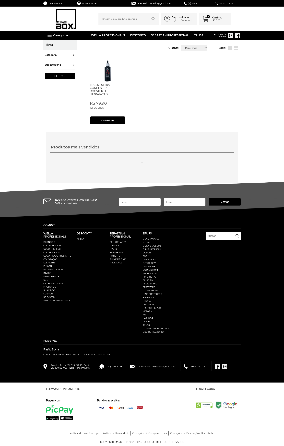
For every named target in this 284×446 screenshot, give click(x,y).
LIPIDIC (147, 321)
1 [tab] (142, 162)
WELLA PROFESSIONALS (108, 35)
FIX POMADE (150, 273)
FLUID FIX (148, 280)
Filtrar (59, 76)
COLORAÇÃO (50, 259)
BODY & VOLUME (152, 245)
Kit (144, 314)
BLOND (147, 242)
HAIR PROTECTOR (152, 294)
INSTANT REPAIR (152, 307)
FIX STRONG (149, 276)
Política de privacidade (66, 203)
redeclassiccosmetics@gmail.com (154, 3)
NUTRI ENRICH (51, 276)
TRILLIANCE (116, 262)
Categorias (61, 35)
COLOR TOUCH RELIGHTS (57, 255)
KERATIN (147, 311)
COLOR (147, 252)
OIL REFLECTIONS (53, 283)
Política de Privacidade (116, 433)
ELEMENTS (49, 262)
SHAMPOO (49, 290)
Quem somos (55, 3)
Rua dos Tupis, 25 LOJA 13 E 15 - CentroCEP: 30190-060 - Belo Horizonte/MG (71, 366)
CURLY (146, 256)
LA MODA (148, 318)
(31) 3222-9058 (226, 3)
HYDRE (114, 249)
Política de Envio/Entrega (84, 433)
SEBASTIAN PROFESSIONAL (170, 35)
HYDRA (147, 301)
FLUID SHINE (150, 283)
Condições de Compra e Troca (149, 433)
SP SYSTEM (49, 297)
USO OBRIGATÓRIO (153, 332)
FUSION (47, 266)
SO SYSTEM (49, 293)
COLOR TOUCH (51, 252)
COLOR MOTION (52, 245)
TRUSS (198, 35)
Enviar (225, 201)
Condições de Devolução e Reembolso (192, 433)
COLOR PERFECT (52, 249)
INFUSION (148, 304)
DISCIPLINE (149, 266)
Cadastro (185, 20)
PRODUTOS (49, 286)
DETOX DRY (149, 263)
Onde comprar (89, 3)
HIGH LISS (148, 297)
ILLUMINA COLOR (53, 269)
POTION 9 (115, 255)
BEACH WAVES (151, 239)
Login (174, 20)
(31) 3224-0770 (198, 366)
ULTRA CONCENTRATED (156, 328)
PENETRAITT (116, 252)
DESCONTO (138, 35)
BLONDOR (49, 242)
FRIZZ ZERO (149, 287)
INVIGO (47, 273)
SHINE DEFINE (118, 259)
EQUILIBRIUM (150, 270)
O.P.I (45, 280)
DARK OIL (115, 245)
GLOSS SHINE (150, 290)
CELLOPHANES (118, 242)
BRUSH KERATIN (152, 249)
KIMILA (80, 239)
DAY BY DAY (149, 259)
